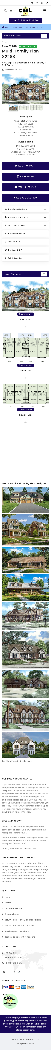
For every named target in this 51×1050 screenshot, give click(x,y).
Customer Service (13, 908)
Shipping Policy (12, 914)
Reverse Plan (26, 314)
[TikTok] (46, 2)
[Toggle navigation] (44, 36)
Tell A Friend (27, 187)
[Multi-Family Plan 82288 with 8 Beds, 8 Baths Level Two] (25, 395)
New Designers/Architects (17, 931)
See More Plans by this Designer (17, 761)
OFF (20, 70)
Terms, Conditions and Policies (19, 925)
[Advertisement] (25, 453)
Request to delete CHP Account (20, 937)
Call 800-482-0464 (25, 20)
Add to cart (26, 165)
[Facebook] (37, 2)
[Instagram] (41, 2)
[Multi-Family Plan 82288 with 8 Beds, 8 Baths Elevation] (25, 89)
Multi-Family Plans (21, 27)
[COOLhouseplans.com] (25, 11)
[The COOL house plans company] (10, 1001)
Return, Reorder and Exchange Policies (23, 919)
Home (6, 27)
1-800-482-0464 (14, 963)
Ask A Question (26, 197)
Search (8, 902)
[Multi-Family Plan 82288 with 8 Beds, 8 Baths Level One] (25, 347)
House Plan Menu (12, 35)
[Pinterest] (32, 2)
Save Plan (26, 176)
